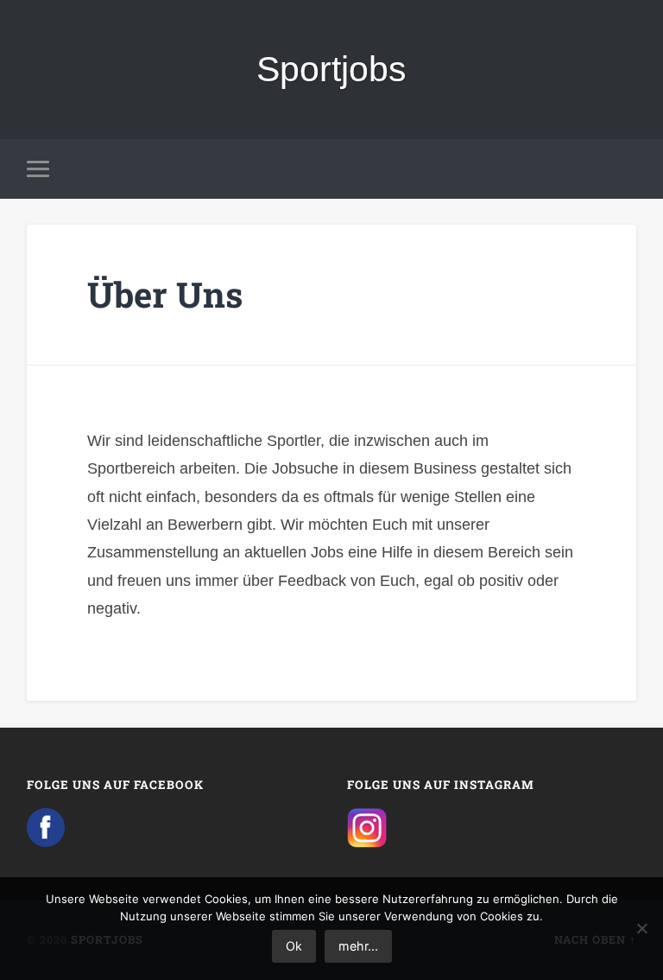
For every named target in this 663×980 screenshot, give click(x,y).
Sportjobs (331, 69)
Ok (294, 946)
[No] (641, 928)
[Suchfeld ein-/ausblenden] (626, 168)
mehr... (358, 946)
